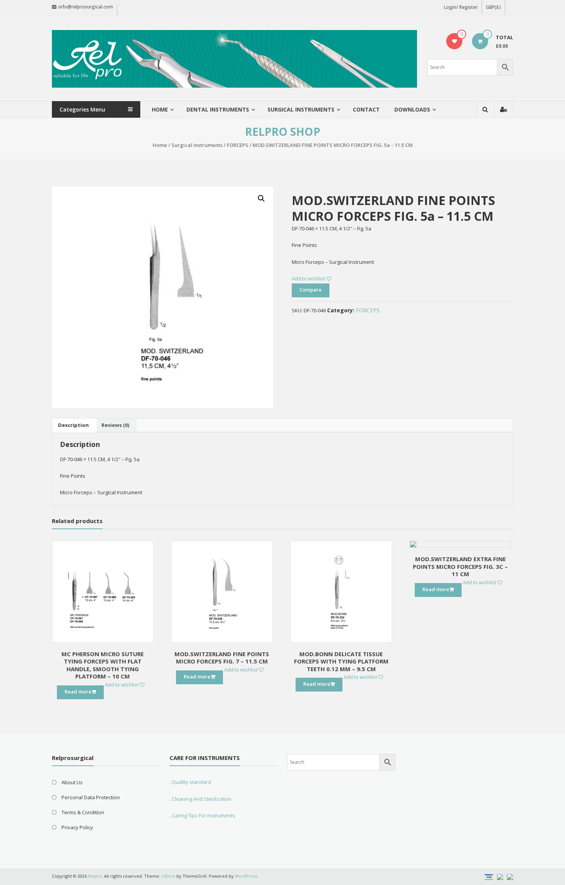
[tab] (73, 425)
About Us (72, 782)
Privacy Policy (77, 827)
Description (73, 425)
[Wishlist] (454, 41)
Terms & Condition (82, 812)
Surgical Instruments (197, 145)
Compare (310, 289)
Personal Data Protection (90, 797)
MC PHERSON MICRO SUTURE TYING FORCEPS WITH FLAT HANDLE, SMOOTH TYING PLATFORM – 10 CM (102, 665)
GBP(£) (493, 7)
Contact (366, 109)
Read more (78, 691)
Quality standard (191, 781)
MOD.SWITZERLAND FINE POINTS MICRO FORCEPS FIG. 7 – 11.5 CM (221, 657)
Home (160, 109)
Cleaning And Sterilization (201, 798)
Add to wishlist (309, 278)
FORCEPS (237, 145)
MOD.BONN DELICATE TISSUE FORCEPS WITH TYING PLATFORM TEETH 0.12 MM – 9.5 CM (341, 661)
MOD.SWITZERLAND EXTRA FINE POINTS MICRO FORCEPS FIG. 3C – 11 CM (460, 566)
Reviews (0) (115, 425)
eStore (168, 876)
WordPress (246, 876)
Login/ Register (461, 7)
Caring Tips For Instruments (203, 815)
